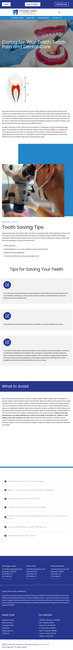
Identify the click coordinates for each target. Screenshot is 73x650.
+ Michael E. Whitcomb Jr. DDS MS (49, 620)
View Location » (7, 578)
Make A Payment (33, 4)
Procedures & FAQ (7, 625)
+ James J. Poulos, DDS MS (47, 633)
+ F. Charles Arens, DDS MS (46, 628)
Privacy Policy (44, 644)
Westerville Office (43, 18)
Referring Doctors (7, 631)
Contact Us (5, 633)
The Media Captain (20, 647)
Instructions (6, 628)
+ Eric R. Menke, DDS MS (46, 623)
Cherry (6, 4)
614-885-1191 (57, 18)
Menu (59, 12)
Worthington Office (17, 18)
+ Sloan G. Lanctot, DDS (45, 636)
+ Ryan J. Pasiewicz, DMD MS (47, 631)
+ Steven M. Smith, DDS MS (46, 625)
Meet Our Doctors (7, 623)
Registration (62, 4)
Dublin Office (30, 18)
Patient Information (8, 620)
